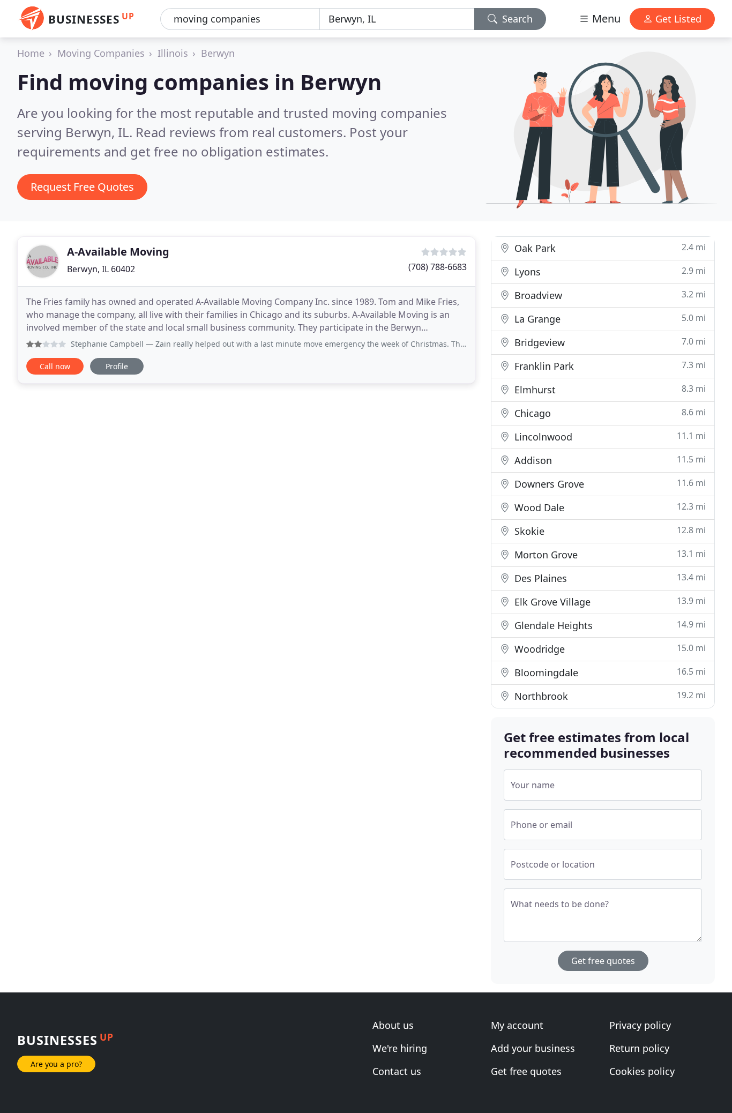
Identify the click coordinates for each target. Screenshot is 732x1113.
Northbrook (609, 696)
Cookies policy (642, 1071)
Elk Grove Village (609, 601)
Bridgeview (609, 342)
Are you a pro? (56, 1064)
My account (517, 1025)
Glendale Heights (609, 625)
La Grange (609, 318)
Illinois (173, 53)
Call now (55, 366)
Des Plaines (609, 578)
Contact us (396, 1071)
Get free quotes (603, 961)
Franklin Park (609, 365)
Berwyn (218, 53)
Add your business (533, 1048)
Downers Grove (609, 483)
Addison (609, 460)
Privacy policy (640, 1025)
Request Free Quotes (82, 187)
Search (516, 18)
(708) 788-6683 (437, 267)
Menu (605, 18)
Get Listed (677, 18)
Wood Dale (609, 507)
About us (393, 1025)
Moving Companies (101, 53)
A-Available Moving (118, 251)
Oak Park (609, 248)
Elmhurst (609, 389)
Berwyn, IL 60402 (101, 269)
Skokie (609, 530)
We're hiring (399, 1048)
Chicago (609, 413)
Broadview (609, 295)
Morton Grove (609, 554)
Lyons (609, 271)
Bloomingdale (609, 672)
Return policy (639, 1048)
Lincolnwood (609, 436)
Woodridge (609, 648)
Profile (117, 366)
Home (30, 53)
